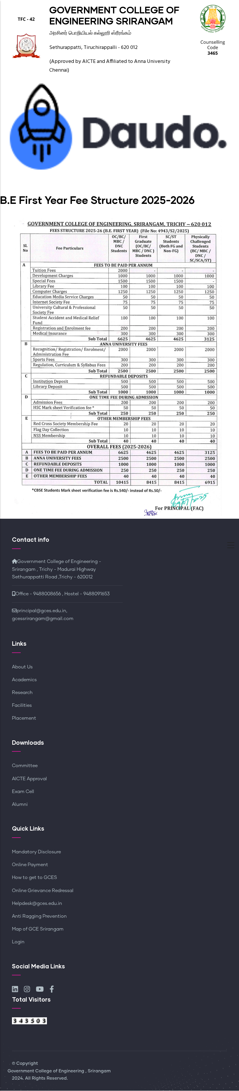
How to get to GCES (34, 877)
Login (18, 942)
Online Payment (30, 864)
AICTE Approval (29, 778)
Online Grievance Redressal (42, 890)
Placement (24, 718)
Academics (24, 679)
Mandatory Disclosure (36, 852)
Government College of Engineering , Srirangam (59, 1071)
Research (22, 692)
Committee (25, 765)
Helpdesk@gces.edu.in (37, 903)
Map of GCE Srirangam (38, 929)
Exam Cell (23, 791)
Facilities (22, 705)
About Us (22, 667)
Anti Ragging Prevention (39, 916)
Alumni (20, 804)
